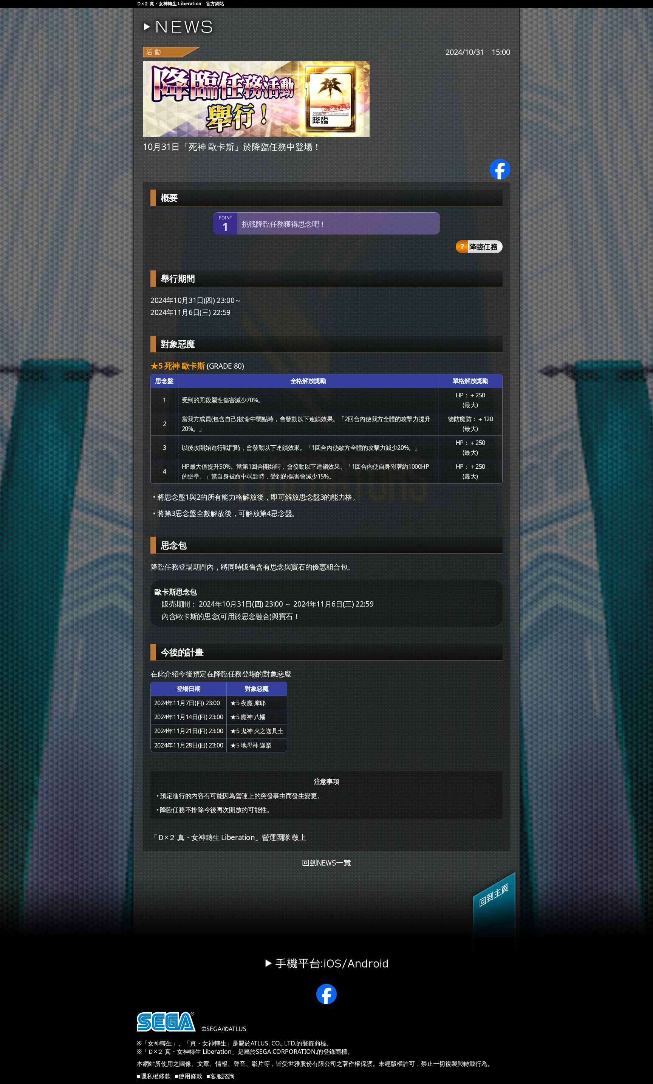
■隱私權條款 (154, 1076)
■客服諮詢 (220, 1076)
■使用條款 (189, 1076)
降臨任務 (483, 247)
